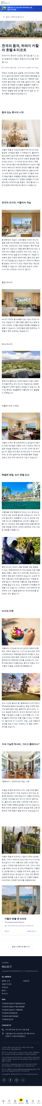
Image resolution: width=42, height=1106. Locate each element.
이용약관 (26, 981)
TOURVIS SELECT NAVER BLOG (13, 1003)
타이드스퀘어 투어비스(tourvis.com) (24, 1069)
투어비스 (5, 993)
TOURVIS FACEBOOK (9, 1013)
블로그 (4, 990)
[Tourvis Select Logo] (5, 2)
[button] (21, 8)
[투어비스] (4, 1080)
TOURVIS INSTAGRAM (10, 1016)
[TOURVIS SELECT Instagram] (16, 1080)
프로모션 (5, 987)
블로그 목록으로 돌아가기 (15, 17)
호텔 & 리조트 (7, 984)
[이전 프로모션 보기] (34, 8)
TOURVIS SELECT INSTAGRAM (13, 1007)
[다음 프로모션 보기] (37, 8)
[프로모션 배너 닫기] (40, 8)
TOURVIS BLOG (7, 1019)
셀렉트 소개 (6, 981)
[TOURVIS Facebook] (10, 1080)
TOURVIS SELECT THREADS (12, 1010)
